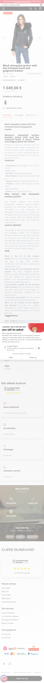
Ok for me (33, 357)
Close (11, 357)
